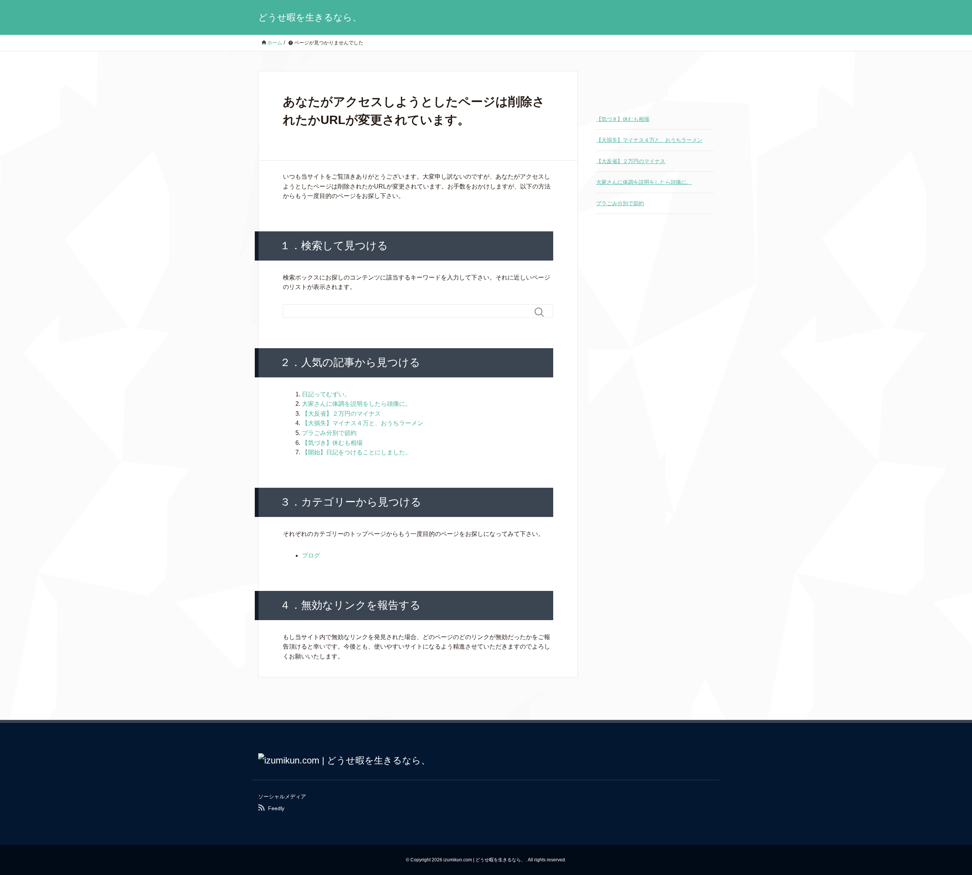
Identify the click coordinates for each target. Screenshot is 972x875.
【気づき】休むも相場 (332, 443)
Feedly (276, 808)
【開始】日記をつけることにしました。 (356, 452)
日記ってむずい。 (326, 394)
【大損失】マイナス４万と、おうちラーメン (362, 423)
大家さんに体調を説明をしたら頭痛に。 (356, 404)
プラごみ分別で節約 (329, 433)
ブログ (311, 555)
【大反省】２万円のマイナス (341, 413)
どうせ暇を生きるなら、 (309, 17)
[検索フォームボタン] (542, 312)
